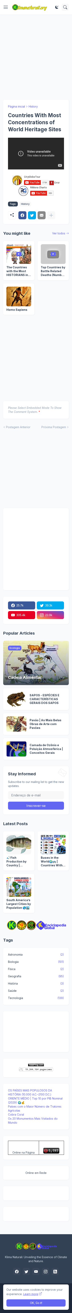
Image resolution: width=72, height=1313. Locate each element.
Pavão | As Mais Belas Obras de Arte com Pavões (45, 723)
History (33, 106)
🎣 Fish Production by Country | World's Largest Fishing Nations (17, 861)
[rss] (55, 1271)
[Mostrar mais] (51, 215)
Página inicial (16, 106)
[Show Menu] (6, 7)
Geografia (36, 976)
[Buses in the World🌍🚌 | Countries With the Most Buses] (53, 844)
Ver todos (58, 233)
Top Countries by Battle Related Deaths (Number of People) (53, 271)
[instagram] (45, 1271)
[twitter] (26, 1271)
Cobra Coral (16, 1114)
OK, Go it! (36, 1303)
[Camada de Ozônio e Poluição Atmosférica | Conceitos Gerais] (16, 749)
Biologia (36, 961)
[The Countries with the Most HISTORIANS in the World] (18, 254)
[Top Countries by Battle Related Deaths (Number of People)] (53, 254)
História (36, 983)
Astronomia (36, 954)
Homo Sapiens (16, 309)
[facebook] (16, 1271)
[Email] (42, 215)
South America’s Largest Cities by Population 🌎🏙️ (18, 903)
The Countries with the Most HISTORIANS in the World (17, 271)
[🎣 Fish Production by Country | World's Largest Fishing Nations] (18, 844)
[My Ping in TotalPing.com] (36, 1065)
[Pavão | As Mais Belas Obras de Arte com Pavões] (16, 724)
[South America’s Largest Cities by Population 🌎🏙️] (18, 887)
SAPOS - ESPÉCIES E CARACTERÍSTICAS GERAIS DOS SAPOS (44, 699)
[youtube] (36, 1271)
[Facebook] (22, 215)
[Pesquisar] (65, 7)
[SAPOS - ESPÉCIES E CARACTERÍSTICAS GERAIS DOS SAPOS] (16, 699)
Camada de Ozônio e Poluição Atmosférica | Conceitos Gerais (46, 748)
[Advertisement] (36, 57)
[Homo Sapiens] (18, 296)
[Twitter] (32, 215)
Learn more (30, 1294)
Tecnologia (36, 998)
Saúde (36, 990)
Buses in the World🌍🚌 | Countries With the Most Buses (52, 861)
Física (36, 969)
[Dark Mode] (56, 7)
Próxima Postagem (53, 427)
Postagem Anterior (18, 427)
